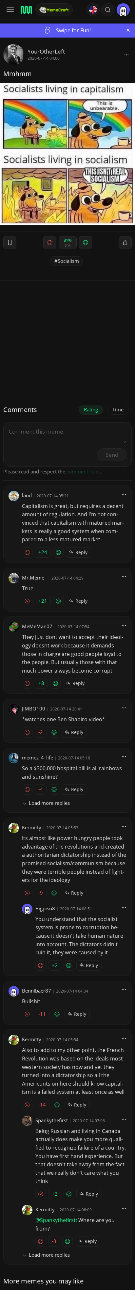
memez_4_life (37, 757)
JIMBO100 (34, 708)
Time (118, 409)
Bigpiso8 (45, 908)
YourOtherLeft (46, 51)
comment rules (84, 471)
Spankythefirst (51, 1120)
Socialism (68, 261)
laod (27, 495)
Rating (91, 409)
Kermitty (32, 827)
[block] (126, 54)
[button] (107, 9)
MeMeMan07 (37, 626)
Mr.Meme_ (34, 577)
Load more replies (49, 803)
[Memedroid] (26, 10)
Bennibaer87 (36, 990)
